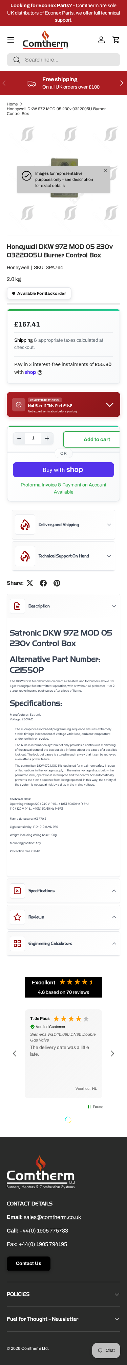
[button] (116, 39)
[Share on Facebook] (43, 583)
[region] (63, 1054)
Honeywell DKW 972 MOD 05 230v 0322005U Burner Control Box (56, 111)
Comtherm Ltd (34, 1348)
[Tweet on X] (30, 583)
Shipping (23, 340)
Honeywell (18, 267)
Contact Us (28, 1263)
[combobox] (63, 59)
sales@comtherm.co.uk (52, 1217)
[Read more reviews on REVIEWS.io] (85, 1121)
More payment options (63, 488)
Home (12, 104)
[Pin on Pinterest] (57, 583)
